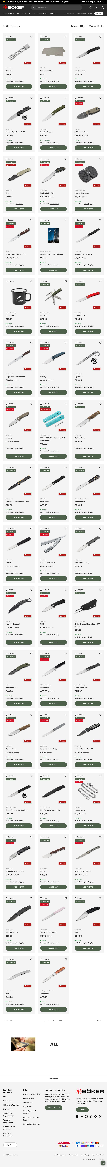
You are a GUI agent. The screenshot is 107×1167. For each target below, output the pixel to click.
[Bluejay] (53, 357)
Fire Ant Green (46, 132)
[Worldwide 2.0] (19, 668)
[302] (88, 913)
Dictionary (7, 1101)
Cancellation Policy (98, 1155)
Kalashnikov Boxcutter (15, 871)
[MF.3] (53, 605)
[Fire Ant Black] (88, 51)
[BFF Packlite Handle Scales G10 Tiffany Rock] (53, 419)
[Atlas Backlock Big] (88, 543)
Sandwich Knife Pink (48, 932)
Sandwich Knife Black (83, 254)
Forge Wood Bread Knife (15, 377)
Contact (84, 2)
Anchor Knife (80, 502)
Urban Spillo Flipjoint (83, 871)
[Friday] (19, 543)
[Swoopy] (19, 419)
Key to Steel (7, 1109)
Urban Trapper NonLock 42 (16, 810)
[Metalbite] (19, 51)
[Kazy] (19, 174)
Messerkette (80, 810)
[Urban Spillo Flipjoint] (88, 852)
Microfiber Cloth (47, 71)
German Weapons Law (31, 1094)
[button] (102, 7)
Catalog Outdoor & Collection (52, 254)
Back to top (53, 1078)
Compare (74, 26)
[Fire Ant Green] (53, 113)
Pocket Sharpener (82, 193)
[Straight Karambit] (19, 605)
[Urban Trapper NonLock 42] (19, 791)
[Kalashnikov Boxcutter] (19, 852)
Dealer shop (81, 14)
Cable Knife (44, 993)
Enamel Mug (10, 315)
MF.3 (42, 624)
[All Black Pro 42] (19, 913)
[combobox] (56, 7)
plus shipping (19, 81)
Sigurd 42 (78, 377)
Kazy (7, 193)
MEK (7, 993)
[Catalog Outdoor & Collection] (53, 235)
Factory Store (69, 14)
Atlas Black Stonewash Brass (17, 502)
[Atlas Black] (53, 482)
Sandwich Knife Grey (48, 749)
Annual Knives (28, 1098)
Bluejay (43, 377)
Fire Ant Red (80, 315)
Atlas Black (44, 502)
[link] (23, 1020)
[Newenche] (53, 668)
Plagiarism (27, 1107)
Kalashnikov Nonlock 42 (15, 132)
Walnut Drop (80, 438)
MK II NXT (44, 315)
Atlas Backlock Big (82, 563)
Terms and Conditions (89, 1159)
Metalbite (9, 71)
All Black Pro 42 (12, 932)
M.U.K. (42, 871)
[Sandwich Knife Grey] (53, 730)
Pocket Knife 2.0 (46, 193)
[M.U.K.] (53, 852)
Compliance (27, 1102)
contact (82, 1110)
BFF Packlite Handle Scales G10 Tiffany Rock (52, 439)
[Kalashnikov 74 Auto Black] (88, 730)
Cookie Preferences (60, 1155)
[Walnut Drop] (88, 419)
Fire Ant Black (80, 71)
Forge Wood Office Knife (16, 254)
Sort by (6, 26)
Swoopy (9, 438)
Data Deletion (73, 1155)
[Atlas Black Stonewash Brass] (19, 482)
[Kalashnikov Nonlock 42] (19, 113)
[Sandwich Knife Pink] (53, 913)
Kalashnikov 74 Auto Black (85, 749)
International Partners (31, 1124)
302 (76, 932)
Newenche (44, 688)
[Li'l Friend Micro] (88, 113)
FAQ (4, 1097)
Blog (91, 2)
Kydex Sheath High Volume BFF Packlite (87, 625)
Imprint (101, 1159)
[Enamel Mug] (19, 296)
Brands (32, 13)
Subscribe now (54, 1108)
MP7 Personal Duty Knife (50, 810)
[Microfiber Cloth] (53, 51)
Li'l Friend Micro (81, 132)
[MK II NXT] (53, 296)
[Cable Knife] (53, 974)
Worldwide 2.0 (11, 688)
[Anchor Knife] (88, 482)
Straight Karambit (13, 624)
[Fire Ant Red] (88, 296)
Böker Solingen (12, 1155)
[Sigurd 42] (88, 357)
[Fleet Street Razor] (53, 543)
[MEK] (19, 974)
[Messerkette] (88, 791)
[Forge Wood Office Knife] (19, 235)
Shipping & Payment (11, 1105)
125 (60, 1020)
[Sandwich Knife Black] (88, 235)
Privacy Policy (85, 1155)
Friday (8, 563)
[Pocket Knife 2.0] (53, 174)
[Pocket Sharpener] (88, 174)
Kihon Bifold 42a (81, 688)
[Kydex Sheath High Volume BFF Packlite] (88, 605)
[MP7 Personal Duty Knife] (53, 791)
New (90, 14)
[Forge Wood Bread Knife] (19, 357)
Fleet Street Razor (47, 563)
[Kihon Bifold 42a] (88, 668)
